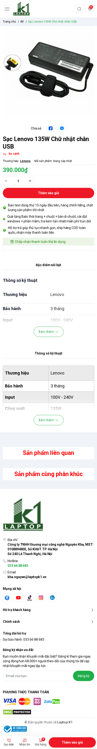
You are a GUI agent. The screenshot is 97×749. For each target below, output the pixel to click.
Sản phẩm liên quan (48, 452)
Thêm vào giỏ (72, 742)
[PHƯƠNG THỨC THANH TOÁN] (48, 702)
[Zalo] (52, 597)
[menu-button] (7, 9)
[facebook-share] (50, 128)
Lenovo (25, 161)
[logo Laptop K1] (48, 515)
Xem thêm (46, 332)
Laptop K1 (65, 722)
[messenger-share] (62, 128)
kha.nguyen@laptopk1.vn (27, 577)
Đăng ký (83, 676)
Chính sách (11, 621)
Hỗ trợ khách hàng (17, 610)
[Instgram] (41, 597)
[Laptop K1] (21, 9)
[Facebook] (7, 597)
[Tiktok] (29, 598)
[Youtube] (18, 597)
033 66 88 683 (18, 566)
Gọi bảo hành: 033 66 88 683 (23, 639)
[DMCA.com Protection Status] (48, 712)
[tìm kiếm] (79, 8)
